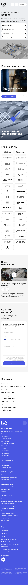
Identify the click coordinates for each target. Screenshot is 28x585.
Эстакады (3, 491)
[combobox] (5, 339)
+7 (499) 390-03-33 (8, 407)
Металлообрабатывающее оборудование (11, 506)
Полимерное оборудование (8, 510)
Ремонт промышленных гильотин (9, 515)
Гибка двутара (5, 450)
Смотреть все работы (9, 96)
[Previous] (21, 96)
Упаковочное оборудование (8, 522)
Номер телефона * (7, 336)
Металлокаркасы (5, 489)
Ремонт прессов (7, 25)
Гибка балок (4, 448)
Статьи (3, 536)
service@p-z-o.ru (7, 401)
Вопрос (4, 343)
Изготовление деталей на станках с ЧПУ (11, 431)
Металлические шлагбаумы (8, 486)
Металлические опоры (7, 479)
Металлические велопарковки (9, 477)
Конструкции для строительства (9, 474)
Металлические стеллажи (8, 482)
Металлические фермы (7, 484)
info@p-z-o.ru (6, 410)
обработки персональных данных (17, 360)
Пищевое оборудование (7, 508)
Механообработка (5, 462)
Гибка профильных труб (7, 443)
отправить (14, 363)
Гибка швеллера (5, 455)
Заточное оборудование (7, 503)
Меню (23, 4)
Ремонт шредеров (5, 520)
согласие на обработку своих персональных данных (15, 358)
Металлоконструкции (9, 37)
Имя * (4, 328)
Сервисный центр (7, 33)
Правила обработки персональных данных (6, 573)
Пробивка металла (6, 467)
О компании (4, 527)
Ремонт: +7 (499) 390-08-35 (8, 539)
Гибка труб (4, 446)
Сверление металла (6, 438)
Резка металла (5, 434)
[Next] (25, 96)
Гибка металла (5, 453)
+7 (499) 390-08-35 (8, 399)
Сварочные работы (6, 436)
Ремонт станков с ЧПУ (7, 518)
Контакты (4, 533)
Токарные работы (5, 441)
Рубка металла (5, 465)
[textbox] (4, 339)
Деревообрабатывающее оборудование (11, 501)
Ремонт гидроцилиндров (7, 513)
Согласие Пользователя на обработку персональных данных (21, 573)
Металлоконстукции (7, 472)
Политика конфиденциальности (6, 569)
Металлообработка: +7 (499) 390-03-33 (11, 544)
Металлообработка (8, 29)
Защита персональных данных (20, 569)
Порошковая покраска (7, 460)
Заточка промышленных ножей (9, 458)
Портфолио (4, 530)
